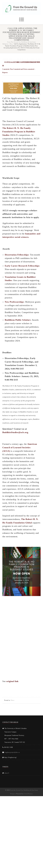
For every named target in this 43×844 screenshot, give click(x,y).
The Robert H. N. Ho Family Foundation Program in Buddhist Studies (18, 131)
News (12, 700)
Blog (11, 44)
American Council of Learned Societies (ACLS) (19, 447)
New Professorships (14, 302)
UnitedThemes (28, 793)
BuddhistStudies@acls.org (15, 432)
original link (12, 681)
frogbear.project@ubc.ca (12, 752)
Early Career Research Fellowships (22, 266)
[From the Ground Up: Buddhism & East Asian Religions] (21, 8)
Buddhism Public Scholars (18, 320)
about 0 (6, 773)
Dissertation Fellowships (17, 255)
